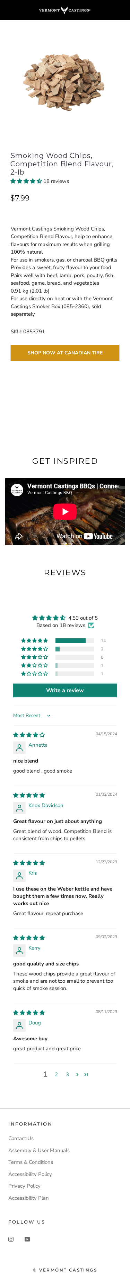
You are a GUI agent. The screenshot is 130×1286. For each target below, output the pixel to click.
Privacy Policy (24, 1185)
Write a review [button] (65, 690)
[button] (26, 181)
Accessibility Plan (28, 1198)
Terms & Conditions (30, 1162)
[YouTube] (27, 1239)
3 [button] (67, 1074)
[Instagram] (11, 1239)
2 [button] (56, 1074)
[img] (29, 735)
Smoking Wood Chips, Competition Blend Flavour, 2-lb (62, 163)
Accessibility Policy (30, 1174)
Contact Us (21, 1138)
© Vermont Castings (65, 1270)
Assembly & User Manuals (39, 1150)
